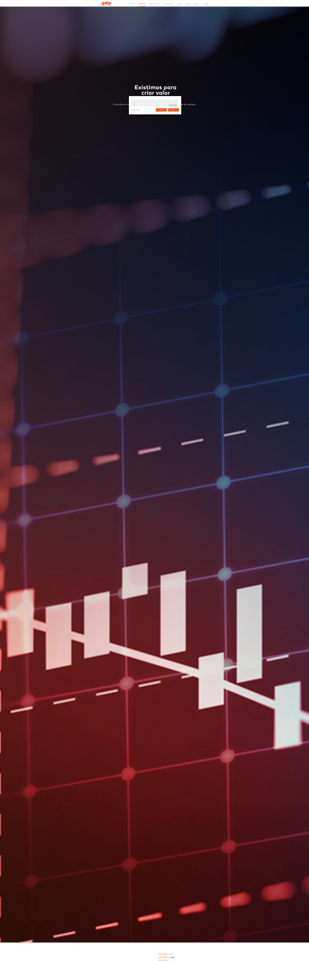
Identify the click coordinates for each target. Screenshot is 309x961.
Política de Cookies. (173, 105)
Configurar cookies (135, 109)
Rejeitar (161, 109)
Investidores (141, 4)
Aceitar (173, 109)
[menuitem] (132, 5)
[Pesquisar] (206, 3)
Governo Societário (154, 4)
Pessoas (187, 4)
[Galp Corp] (106, 3)
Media (195, 4)
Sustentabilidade (168, 4)
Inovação (179, 4)
